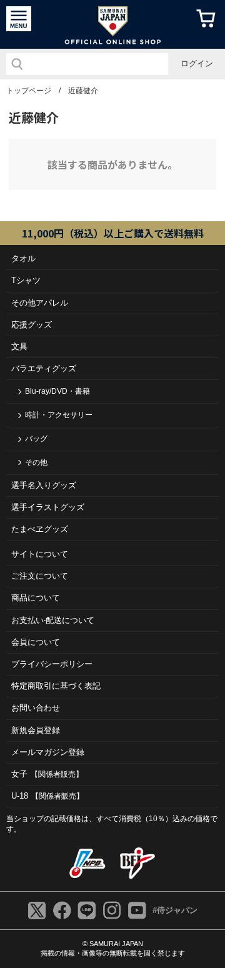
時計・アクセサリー (58, 415)
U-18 (47, 796)
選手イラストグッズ (47, 507)
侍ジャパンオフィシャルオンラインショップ (112, 24)
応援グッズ (31, 324)
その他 (36, 462)
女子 (47, 774)
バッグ (36, 438)
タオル (23, 258)
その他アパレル (39, 302)
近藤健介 (83, 90)
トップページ (28, 90)
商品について (35, 597)
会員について (35, 642)
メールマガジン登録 (47, 752)
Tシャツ (26, 280)
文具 (19, 346)
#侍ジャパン (175, 910)
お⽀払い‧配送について (52, 620)
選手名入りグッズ (43, 485)
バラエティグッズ (43, 368)
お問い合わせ (35, 707)
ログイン (197, 63)
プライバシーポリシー (51, 664)
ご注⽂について (39, 576)
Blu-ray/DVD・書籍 (57, 391)
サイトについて (39, 554)
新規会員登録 (35, 730)
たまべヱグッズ (39, 529)
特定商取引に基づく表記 (56, 686)
